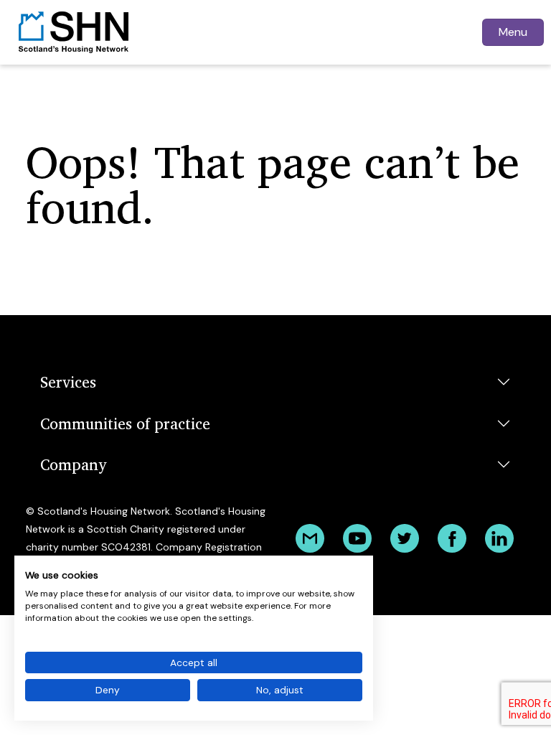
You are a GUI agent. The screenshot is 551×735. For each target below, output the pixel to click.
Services (68, 381)
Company (73, 464)
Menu (513, 31)
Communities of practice (125, 423)
